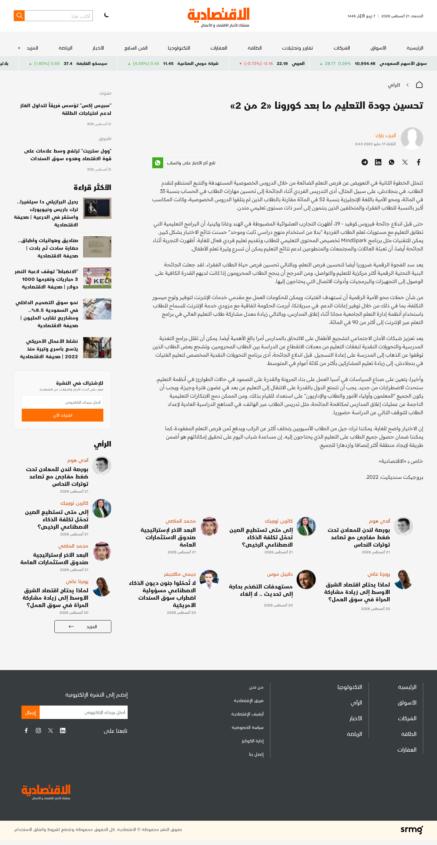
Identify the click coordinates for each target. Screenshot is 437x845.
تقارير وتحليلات (297, 47)
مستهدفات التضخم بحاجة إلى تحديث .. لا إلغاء (261, 590)
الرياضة (65, 47)
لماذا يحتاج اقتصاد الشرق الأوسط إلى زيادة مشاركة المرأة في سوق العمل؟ (357, 591)
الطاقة (255, 47)
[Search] (19, 15)
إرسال (30, 712)
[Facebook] (26, 730)
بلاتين (27, 63)
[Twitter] (50, 730)
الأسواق (378, 47)
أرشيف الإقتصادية (247, 713)
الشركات (342, 47)
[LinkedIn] (63, 730)
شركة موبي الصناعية (222, 63)
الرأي (394, 85)
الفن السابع (135, 47)
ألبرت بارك (386, 135)
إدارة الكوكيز (253, 740)
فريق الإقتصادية (249, 700)
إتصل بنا (256, 754)
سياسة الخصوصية (248, 727)
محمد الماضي (181, 520)
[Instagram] (38, 730)
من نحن (256, 687)
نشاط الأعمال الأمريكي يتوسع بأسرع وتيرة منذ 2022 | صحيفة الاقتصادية (49, 348)
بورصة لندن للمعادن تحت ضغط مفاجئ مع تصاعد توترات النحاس (359, 537)
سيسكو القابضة (115, 63)
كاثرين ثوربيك (279, 520)
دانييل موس (280, 574)
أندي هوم (379, 520)
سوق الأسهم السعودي (403, 63)
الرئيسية (415, 47)
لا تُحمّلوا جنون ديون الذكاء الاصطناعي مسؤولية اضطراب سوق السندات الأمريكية (162, 593)
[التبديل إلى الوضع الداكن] (105, 15)
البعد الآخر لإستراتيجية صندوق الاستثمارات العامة (168, 537)
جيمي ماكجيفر (180, 574)
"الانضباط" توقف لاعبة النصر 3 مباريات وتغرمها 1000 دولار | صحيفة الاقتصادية (46, 278)
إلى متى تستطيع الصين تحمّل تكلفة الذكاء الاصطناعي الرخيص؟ (261, 537)
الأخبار (98, 47)
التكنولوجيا (179, 47)
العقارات (219, 47)
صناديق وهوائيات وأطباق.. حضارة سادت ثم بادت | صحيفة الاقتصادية (48, 247)
